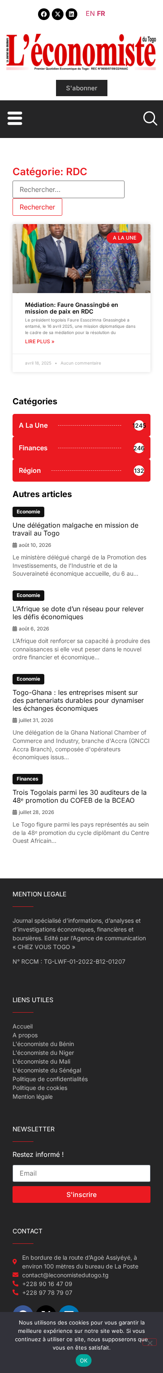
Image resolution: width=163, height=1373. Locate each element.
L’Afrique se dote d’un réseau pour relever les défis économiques (78, 613)
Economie (28, 511)
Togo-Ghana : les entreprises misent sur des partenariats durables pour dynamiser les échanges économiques (78, 700)
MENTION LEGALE (39, 894)
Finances (27, 779)
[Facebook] (44, 14)
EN (90, 13)
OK (84, 1360)
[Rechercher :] (69, 189)
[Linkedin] (71, 14)
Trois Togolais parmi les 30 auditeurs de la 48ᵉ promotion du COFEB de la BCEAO (80, 796)
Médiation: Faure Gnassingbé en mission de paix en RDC (71, 308)
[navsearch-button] (149, 119)
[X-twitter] (58, 14)
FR (101, 13)
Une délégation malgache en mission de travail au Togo (75, 529)
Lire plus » (39, 341)
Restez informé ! (38, 1155)
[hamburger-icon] (13, 119)
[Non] (150, 1342)
